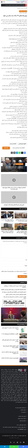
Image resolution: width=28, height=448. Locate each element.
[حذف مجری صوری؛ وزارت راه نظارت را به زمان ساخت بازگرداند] (23, 353)
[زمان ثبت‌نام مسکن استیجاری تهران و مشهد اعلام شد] (21, 214)
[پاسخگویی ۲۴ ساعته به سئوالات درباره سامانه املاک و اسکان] (7, 226)
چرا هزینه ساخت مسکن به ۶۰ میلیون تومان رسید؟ (10, 328)
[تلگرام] (17, 153)
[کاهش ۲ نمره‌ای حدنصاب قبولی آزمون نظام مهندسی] (23, 341)
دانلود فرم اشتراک (23, 420)
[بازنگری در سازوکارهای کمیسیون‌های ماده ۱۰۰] (23, 335)
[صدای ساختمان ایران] (21, 2)
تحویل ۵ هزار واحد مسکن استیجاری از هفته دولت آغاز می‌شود (22, 233)
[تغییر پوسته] (4, 2)
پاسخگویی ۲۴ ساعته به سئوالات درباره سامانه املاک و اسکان (7, 232)
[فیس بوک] (25, 153)
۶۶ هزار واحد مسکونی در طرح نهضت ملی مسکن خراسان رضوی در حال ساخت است (14, 167)
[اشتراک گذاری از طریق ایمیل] (14, 153)
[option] (14, 164)
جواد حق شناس (22, 144)
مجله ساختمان (23, 410)
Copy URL (6, 148)
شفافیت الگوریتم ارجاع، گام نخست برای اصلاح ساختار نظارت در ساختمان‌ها (14, 320)
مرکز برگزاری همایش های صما (20, 407)
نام (26, 260)
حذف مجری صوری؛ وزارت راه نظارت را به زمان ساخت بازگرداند (10, 352)
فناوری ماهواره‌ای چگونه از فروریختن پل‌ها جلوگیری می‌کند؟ (10, 346)
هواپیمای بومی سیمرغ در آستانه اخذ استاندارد (9, 358)
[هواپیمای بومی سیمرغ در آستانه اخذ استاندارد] (23, 359)
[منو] (1, 2)
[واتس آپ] (20, 153)
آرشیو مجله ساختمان (22, 416)
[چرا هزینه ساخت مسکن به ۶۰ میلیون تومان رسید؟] (23, 329)
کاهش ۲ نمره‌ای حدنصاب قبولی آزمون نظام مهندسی (10, 340)
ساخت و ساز (12, 144)
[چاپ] (12, 153)
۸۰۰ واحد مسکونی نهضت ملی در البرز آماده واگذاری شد (7, 220)
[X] (22, 153)
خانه (25, 8)
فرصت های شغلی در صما (21, 425)
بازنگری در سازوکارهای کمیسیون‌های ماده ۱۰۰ (10, 334)
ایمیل (25, 265)
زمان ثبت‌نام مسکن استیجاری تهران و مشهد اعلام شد (21, 220)
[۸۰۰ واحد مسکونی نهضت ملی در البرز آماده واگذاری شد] (7, 214)
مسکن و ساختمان (20, 8)
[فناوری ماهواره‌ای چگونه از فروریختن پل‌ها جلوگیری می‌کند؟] (23, 347)
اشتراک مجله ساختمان (22, 418)
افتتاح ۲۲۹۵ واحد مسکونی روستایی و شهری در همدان (15, 5)
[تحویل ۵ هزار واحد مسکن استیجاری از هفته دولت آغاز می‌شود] (21, 226)
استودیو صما (23, 412)
